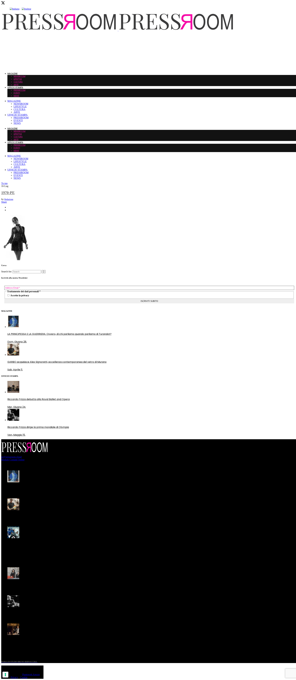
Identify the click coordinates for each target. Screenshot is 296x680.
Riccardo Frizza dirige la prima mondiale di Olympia (38, 427)
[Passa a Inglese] (26, 9)
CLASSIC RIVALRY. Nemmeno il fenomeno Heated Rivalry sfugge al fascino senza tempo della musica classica (55, 546)
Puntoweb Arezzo (31, 674)
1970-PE (8, 193)
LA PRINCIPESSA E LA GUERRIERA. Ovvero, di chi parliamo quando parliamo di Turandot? (59, 334)
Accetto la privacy (19, 295)
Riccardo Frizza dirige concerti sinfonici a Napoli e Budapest (43, 641)
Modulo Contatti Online (13, 459)
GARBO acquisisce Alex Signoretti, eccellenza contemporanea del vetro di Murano (57, 362)
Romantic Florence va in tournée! (27, 585)
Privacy (14, 677)
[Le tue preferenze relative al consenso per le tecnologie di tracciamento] (5, 675)
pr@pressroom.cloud (11, 457)
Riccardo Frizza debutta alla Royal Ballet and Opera (38, 399)
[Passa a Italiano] (14, 9)
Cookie (23, 677)
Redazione (8, 199)
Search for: (6, 271)
